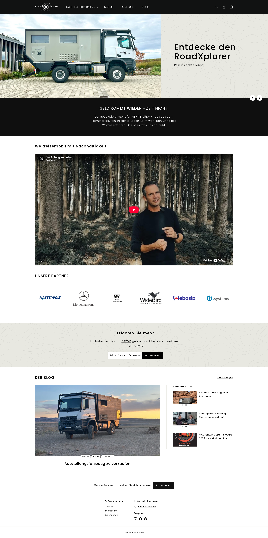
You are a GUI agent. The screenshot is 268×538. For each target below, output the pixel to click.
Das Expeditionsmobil (81, 7)
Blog (145, 7)
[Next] (259, 98)
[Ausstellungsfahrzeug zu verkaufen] (97, 420)
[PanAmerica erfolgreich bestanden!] (185, 397)
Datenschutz (111, 515)
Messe (85, 456)
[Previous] (252, 98)
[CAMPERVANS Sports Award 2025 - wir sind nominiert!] (185, 440)
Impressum (111, 510)
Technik (108, 456)
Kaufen (109, 7)
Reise (96, 456)
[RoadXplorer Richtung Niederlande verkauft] (185, 418)
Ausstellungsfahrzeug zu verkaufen (97, 463)
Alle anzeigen (225, 377)
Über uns (127, 7)
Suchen (109, 506)
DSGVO (126, 341)
